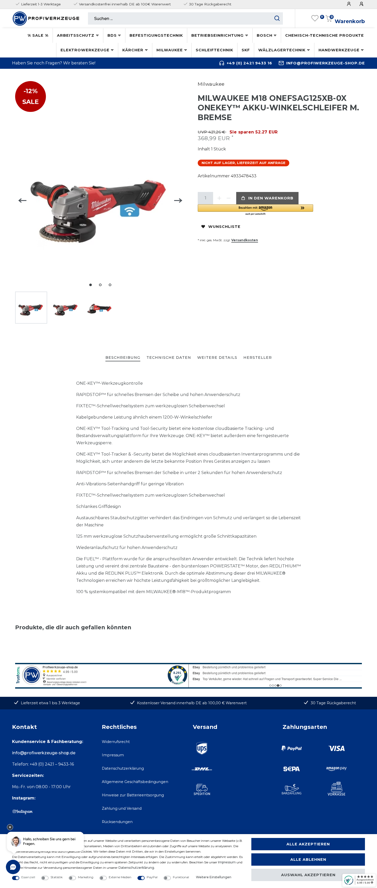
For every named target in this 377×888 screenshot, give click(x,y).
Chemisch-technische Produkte (324, 35)
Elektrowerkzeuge (85, 50)
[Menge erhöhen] (219, 198)
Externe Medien (120, 877)
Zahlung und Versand (122, 808)
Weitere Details (217, 357)
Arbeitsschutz (75, 35)
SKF (246, 50)
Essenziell (28, 877)
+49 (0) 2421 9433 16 (249, 63)
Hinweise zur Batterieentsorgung (133, 795)
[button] (255, 210)
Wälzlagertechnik (281, 50)
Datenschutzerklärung (123, 768)
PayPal (152, 877)
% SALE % (37, 35)
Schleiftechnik (214, 50)
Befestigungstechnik (156, 35)
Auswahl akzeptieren (308, 875)
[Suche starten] (277, 18)
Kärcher (132, 50)
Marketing (85, 877)
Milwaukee (169, 50)
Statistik (57, 877)
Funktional (181, 877)
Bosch (264, 35)
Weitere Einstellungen (213, 877)
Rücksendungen (117, 821)
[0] (315, 18)
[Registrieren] (362, 4)
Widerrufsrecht (116, 741)
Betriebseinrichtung (217, 35)
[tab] (122, 358)
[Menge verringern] (228, 198)
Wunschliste (224, 226)
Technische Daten (168, 357)
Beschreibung (122, 357)
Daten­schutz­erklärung (136, 868)
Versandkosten (244, 240)
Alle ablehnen (308, 859)
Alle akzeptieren (308, 844)
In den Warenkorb (270, 198)
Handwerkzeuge (339, 50)
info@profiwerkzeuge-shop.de (325, 63)
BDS (112, 35)
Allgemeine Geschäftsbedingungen (135, 781)
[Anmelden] (349, 4)
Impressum (113, 755)
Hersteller (257, 357)
